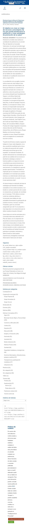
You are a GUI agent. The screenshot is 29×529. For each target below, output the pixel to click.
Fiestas (6, 380)
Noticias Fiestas (8, 344)
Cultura (6, 325)
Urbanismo (7, 365)
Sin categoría (6, 370)
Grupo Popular (8, 296)
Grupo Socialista (8, 299)
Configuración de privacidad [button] (16, 519)
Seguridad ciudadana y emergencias (14, 350)
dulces (7, 385)
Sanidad (17, 24)
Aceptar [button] (11, 522)
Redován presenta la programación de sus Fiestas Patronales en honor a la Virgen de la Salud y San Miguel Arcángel (14, 271)
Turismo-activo (8, 393)
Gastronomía (7, 383)
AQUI (13, 486)
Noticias (12, 24)
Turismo (5, 378)
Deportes (6, 328)
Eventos (5, 307)
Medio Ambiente (8, 342)
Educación (7, 331)
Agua (5, 315)
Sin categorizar (7, 373)
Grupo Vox (7, 302)
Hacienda (6, 336)
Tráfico (5, 375)
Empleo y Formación (9, 333)
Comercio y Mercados (10, 322)
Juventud (6, 339)
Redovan (5, 367)
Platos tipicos (9, 388)
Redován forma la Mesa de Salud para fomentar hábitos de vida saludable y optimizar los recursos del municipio (13, 21)
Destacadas (6, 304)
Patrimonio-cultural (9, 391)
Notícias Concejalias (8, 313)
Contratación (6, 291)
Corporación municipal (9, 294)
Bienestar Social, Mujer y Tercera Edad (14, 318)
